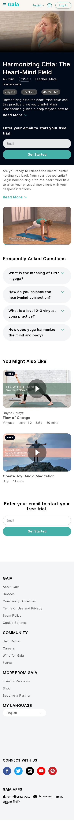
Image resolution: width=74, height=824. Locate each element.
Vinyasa (9, 423)
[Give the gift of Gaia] (49, 5)
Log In (63, 5)
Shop (7, 688)
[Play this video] (37, 388)
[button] (37, 276)
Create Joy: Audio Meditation (28, 476)
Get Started (37, 154)
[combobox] (24, 713)
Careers (9, 648)
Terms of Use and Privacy (22, 608)
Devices (9, 594)
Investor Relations (16, 681)
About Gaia (11, 587)
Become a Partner (16, 695)
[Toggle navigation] (4, 5)
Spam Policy (12, 615)
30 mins (52, 423)
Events (8, 663)
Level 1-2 (25, 423)
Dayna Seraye (13, 413)
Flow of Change (16, 418)
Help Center (12, 641)
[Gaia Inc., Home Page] (13, 4)
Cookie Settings (15, 623)
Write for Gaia (13, 655)
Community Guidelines (19, 601)
